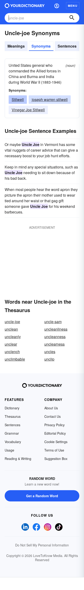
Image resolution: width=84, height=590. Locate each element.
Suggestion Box (55, 458)
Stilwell (18, 99)
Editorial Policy (55, 433)
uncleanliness (55, 329)
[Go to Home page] (25, 5)
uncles (49, 351)
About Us (51, 408)
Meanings (16, 46)
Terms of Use (54, 450)
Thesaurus (13, 416)
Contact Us (52, 416)
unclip (49, 359)
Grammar (12, 433)
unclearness (54, 344)
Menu (72, 6)
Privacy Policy (54, 424)
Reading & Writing (18, 458)
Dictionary (12, 408)
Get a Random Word (42, 495)
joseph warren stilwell (50, 99)
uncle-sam (53, 321)
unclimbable (15, 359)
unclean (11, 329)
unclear (11, 344)
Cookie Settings (55, 441)
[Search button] (72, 18)
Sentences (67, 46)
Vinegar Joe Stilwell (28, 109)
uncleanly (13, 336)
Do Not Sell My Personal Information (42, 545)
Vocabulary (13, 441)
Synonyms (41, 46)
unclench (12, 351)
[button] (57, 6)
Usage (9, 450)
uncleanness (55, 336)
